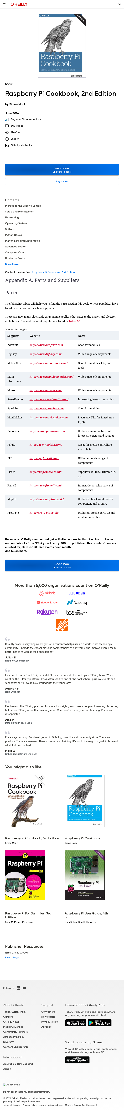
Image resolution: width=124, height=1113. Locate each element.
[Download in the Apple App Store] (75, 1025)
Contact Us (48, 1011)
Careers (8, 1016)
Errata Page (12, 957)
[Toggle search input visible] (120, 4)
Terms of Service (11, 1105)
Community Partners (15, 1031)
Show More (12, 264)
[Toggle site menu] (4, 4)
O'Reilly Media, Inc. (22, 145)
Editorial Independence (51, 1105)
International (12, 1057)
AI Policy (46, 1026)
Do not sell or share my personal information (26, 1091)
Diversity (8, 1042)
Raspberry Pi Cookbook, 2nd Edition (53, 272)
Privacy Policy (49, 1021)
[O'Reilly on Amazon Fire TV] (77, 1062)
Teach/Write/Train (14, 1011)
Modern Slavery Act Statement (81, 1105)
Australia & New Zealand (18, 1064)
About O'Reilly (13, 1005)
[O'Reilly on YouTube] (24, 988)
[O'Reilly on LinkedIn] (18, 988)
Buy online (62, 181)
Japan (7, 1069)
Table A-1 (75, 321)
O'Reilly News (11, 1021)
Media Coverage (13, 1026)
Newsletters (48, 1016)
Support (47, 1005)
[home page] (19, 4)
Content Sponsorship (15, 1047)
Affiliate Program (13, 1037)
